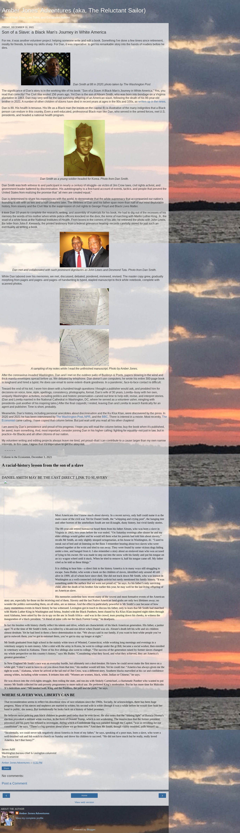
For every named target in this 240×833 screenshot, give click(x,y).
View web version (84, 802)
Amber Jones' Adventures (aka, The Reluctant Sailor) (74, 10)
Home (84, 795)
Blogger (91, 829)
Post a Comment (14, 783)
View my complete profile (29, 818)
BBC (105, 416)
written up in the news (151, 101)
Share (6, 768)
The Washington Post (69, 416)
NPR (87, 416)
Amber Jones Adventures (34, 813)
